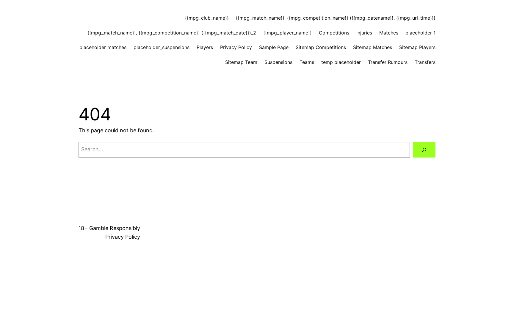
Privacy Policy (236, 47)
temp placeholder (341, 62)
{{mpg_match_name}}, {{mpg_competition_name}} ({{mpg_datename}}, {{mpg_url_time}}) (335, 18)
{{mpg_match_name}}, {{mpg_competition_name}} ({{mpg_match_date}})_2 (171, 33)
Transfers (425, 62)
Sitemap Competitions (321, 47)
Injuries (364, 33)
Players (205, 47)
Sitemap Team (241, 62)
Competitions (334, 33)
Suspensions (278, 62)
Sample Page (274, 47)
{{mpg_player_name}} (287, 33)
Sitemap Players (417, 47)
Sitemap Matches (372, 47)
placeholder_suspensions (161, 47)
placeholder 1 (420, 33)
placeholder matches (102, 47)
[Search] (424, 150)
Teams (307, 62)
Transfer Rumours (388, 62)
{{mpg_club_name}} (207, 18)
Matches (388, 33)
